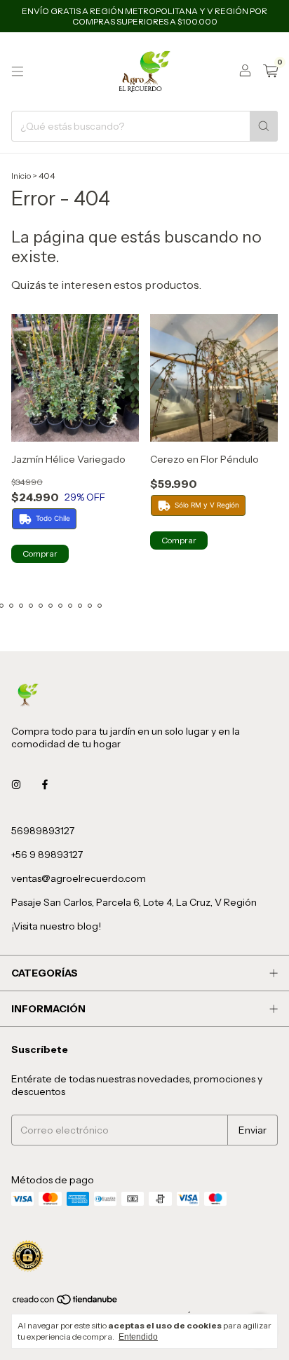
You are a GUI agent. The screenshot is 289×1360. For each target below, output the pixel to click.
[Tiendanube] (65, 1302)
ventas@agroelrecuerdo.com (78, 878)
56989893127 (42, 830)
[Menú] (17, 71)
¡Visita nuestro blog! (56, 926)
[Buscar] (264, 126)
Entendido (138, 1337)
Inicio (21, 175)
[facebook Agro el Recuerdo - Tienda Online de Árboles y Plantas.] (45, 784)
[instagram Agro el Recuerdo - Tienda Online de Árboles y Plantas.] (16, 784)
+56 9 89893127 (47, 854)
